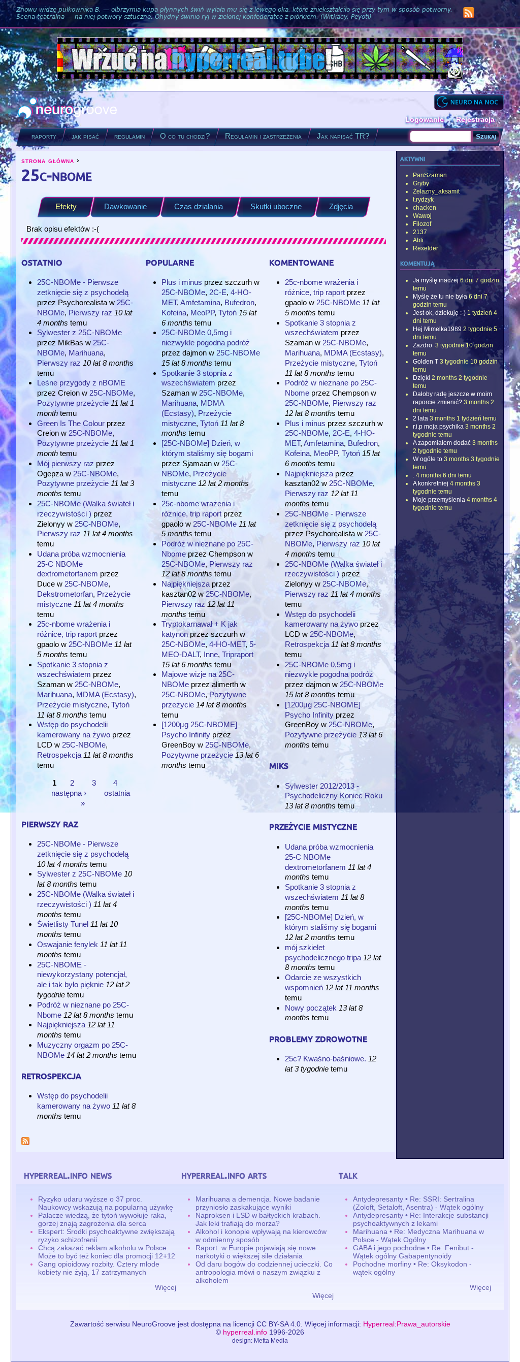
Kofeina (173, 312)
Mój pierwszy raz (65, 463)
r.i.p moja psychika (438, 426)
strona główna (47, 160)
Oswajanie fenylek (67, 944)
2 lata (420, 418)
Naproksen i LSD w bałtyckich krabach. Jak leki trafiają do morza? (258, 1219)
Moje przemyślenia (439, 499)
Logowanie (424, 119)
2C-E (217, 292)
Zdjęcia (341, 206)
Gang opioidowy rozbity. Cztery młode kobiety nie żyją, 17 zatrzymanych (98, 1268)
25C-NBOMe (111, 392)
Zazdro (423, 345)
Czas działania (198, 206)
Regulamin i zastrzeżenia (263, 136)
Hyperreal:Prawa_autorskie (406, 1324)
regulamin (129, 136)
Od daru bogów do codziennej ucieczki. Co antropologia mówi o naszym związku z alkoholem (264, 1272)
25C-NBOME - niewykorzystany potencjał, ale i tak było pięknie (82, 974)
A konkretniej (430, 483)
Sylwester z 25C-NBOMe (79, 332)
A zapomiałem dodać (442, 442)
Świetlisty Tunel (62, 924)
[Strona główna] (67, 109)
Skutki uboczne (276, 206)
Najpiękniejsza (62, 1024)
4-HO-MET (227, 644)
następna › (68, 793)
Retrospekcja (59, 755)
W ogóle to (427, 459)
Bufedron (239, 302)
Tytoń (120, 704)
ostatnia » (105, 798)
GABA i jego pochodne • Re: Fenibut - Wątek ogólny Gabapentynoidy (413, 1252)
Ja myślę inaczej (436, 280)
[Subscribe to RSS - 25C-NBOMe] (25, 1142)
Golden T (425, 361)
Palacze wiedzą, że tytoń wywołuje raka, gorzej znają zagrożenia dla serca (102, 1219)
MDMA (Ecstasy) (105, 694)
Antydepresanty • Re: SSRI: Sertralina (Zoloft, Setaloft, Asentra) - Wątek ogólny (418, 1203)
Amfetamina (200, 302)
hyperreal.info (245, 1332)
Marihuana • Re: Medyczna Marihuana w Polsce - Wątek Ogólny (418, 1235)
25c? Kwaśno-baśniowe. (325, 1058)
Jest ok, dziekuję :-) (439, 312)
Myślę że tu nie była (440, 296)
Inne (211, 654)
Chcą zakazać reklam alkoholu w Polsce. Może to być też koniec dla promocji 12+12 (106, 1252)
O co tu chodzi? (185, 136)
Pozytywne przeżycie (73, 403)
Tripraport (237, 654)
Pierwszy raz (90, 312)
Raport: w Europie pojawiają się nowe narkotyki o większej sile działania (256, 1252)
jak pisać (85, 136)
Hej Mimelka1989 (437, 329)
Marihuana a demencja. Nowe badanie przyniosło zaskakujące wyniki (258, 1203)
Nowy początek (311, 1007)
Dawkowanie (125, 206)
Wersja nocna (469, 102)
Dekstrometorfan (65, 594)
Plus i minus (181, 282)
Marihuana (86, 352)
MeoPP (202, 312)
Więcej (165, 1287)
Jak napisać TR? (343, 136)
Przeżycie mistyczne (72, 704)
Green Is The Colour (71, 423)
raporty (43, 136)
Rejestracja (475, 119)
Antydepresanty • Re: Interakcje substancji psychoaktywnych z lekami (421, 1219)
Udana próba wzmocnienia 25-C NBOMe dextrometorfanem (81, 563)
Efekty (66, 206)
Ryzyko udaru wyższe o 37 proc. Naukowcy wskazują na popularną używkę (105, 1203)
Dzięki (421, 377)
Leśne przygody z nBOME (81, 382)
